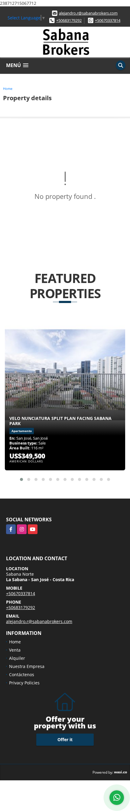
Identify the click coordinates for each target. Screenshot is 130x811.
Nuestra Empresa (26, 666)
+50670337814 (107, 20)
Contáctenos (21, 674)
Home (7, 88)
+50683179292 (69, 20)
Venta (15, 650)
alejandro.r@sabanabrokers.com (88, 13)
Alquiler (17, 658)
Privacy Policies (24, 683)
